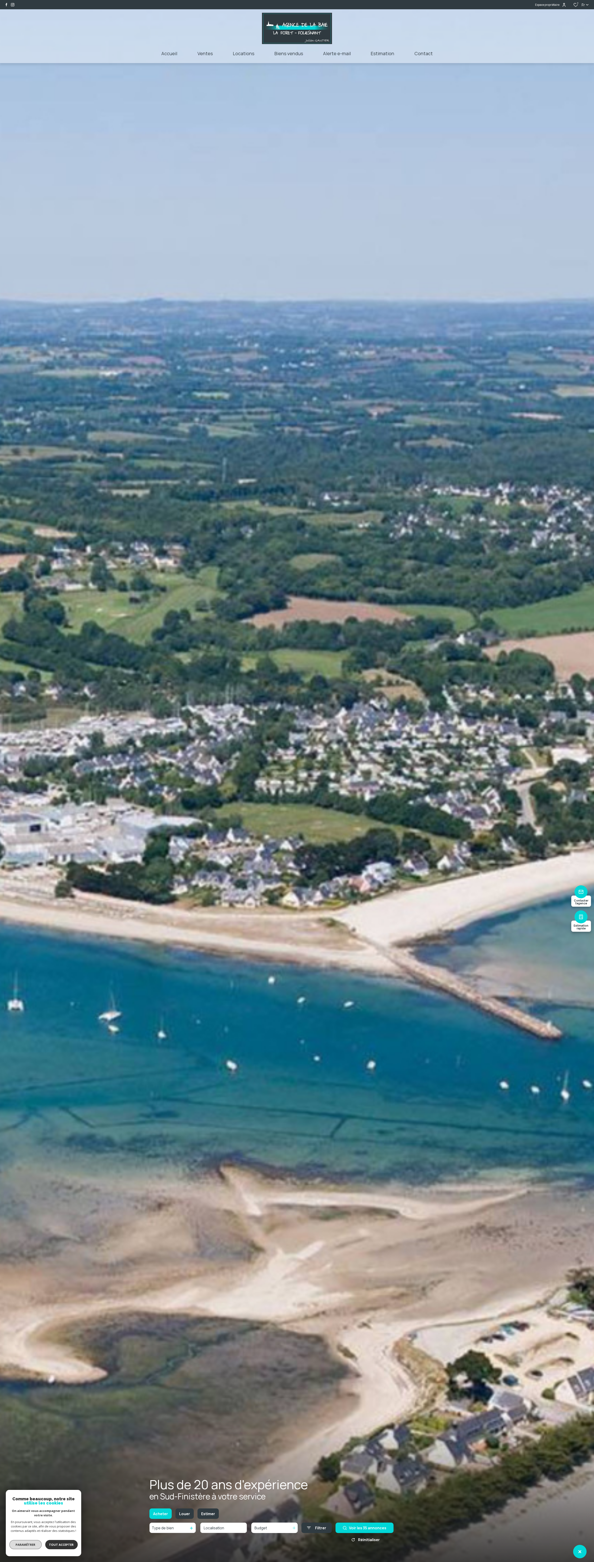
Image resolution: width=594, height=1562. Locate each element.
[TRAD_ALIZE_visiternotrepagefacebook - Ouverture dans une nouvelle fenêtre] (6, 4)
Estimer (208, 1513)
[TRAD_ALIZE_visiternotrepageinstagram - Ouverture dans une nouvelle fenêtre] (12, 4)
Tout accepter (61, 1545)
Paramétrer (26, 1545)
